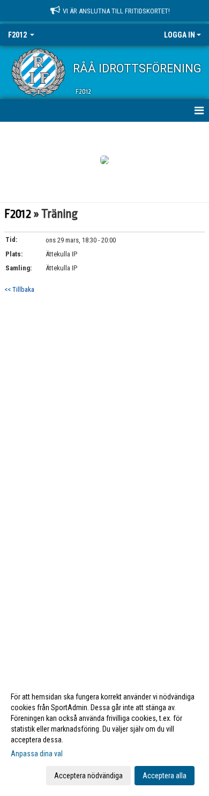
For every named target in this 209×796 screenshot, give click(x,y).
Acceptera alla (164, 775)
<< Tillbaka (19, 289)
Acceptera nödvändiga (88, 775)
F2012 (17, 214)
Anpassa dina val (37, 753)
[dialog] (104, 735)
